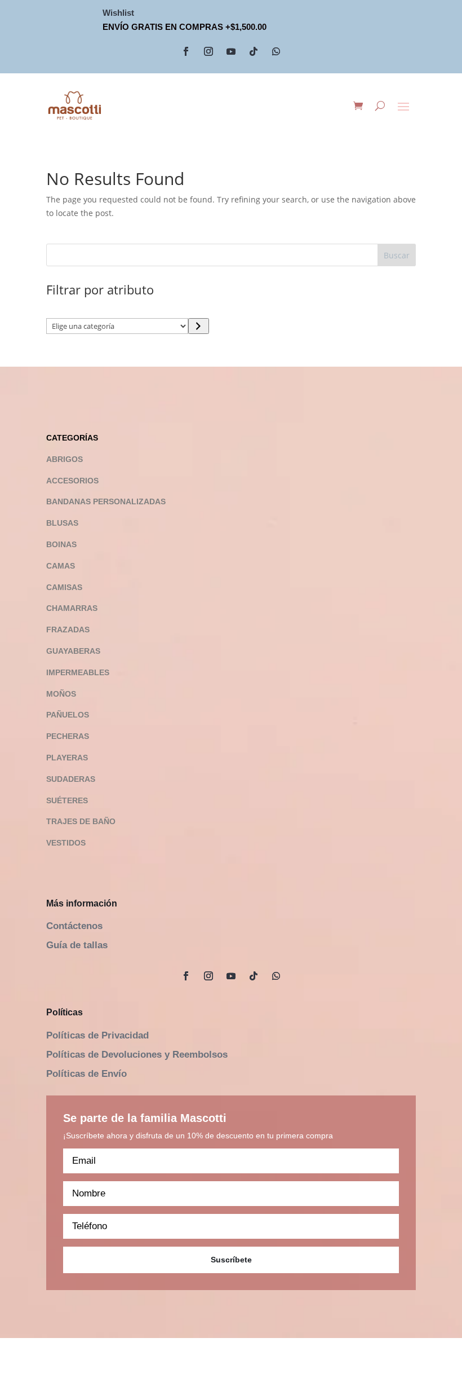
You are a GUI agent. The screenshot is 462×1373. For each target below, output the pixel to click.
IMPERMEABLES (77, 672)
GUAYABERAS (73, 650)
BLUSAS (62, 522)
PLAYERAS (67, 757)
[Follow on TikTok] (254, 51)
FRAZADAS (68, 629)
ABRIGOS (64, 459)
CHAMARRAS (71, 608)
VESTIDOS (66, 842)
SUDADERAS (70, 779)
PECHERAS (67, 736)
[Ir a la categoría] (198, 326)
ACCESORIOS (72, 480)
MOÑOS (61, 693)
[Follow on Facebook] (186, 51)
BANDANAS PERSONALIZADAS (106, 501)
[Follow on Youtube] (231, 51)
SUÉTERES (67, 800)
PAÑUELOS (67, 714)
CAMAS (60, 565)
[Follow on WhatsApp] (276, 51)
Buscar (397, 255)
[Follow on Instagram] (208, 51)
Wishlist (118, 12)
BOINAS (61, 544)
